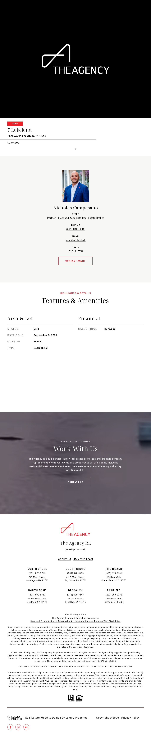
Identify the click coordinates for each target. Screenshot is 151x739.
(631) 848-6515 (75, 229)
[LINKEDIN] (26, 727)
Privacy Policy (130, 717)
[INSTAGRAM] (18, 727)
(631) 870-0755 (75, 573)
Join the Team (83, 559)
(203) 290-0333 (114, 595)
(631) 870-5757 (37, 573)
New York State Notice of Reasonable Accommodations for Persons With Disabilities (75, 621)
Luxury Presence (77, 717)
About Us (64, 559)
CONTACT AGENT (75, 261)
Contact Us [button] (75, 482)
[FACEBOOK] (10, 727)
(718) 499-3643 (75, 595)
